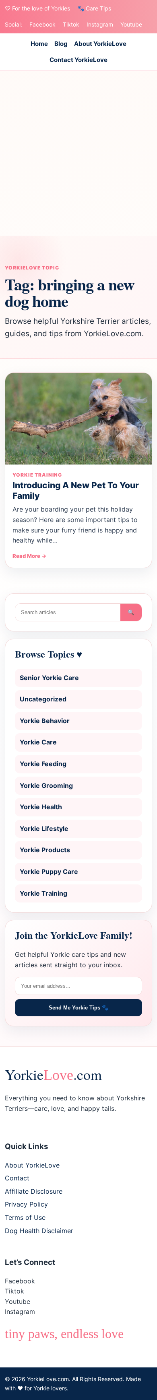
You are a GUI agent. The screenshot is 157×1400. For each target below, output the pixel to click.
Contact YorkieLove (78, 60)
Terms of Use (25, 1217)
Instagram (100, 24)
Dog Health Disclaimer (39, 1231)
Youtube (131, 24)
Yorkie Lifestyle (44, 828)
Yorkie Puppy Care (49, 872)
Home (39, 43)
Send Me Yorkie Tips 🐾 (79, 1008)
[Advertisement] (78, 153)
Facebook (42, 24)
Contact (17, 1178)
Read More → (29, 556)
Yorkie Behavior (45, 721)
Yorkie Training (43, 893)
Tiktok (71, 24)
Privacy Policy (26, 1204)
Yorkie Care (38, 742)
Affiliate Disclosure (33, 1191)
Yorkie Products (45, 850)
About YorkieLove (100, 43)
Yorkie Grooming (46, 785)
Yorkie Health (41, 807)
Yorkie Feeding (43, 764)
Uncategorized (43, 699)
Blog (61, 43)
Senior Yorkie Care (49, 678)
